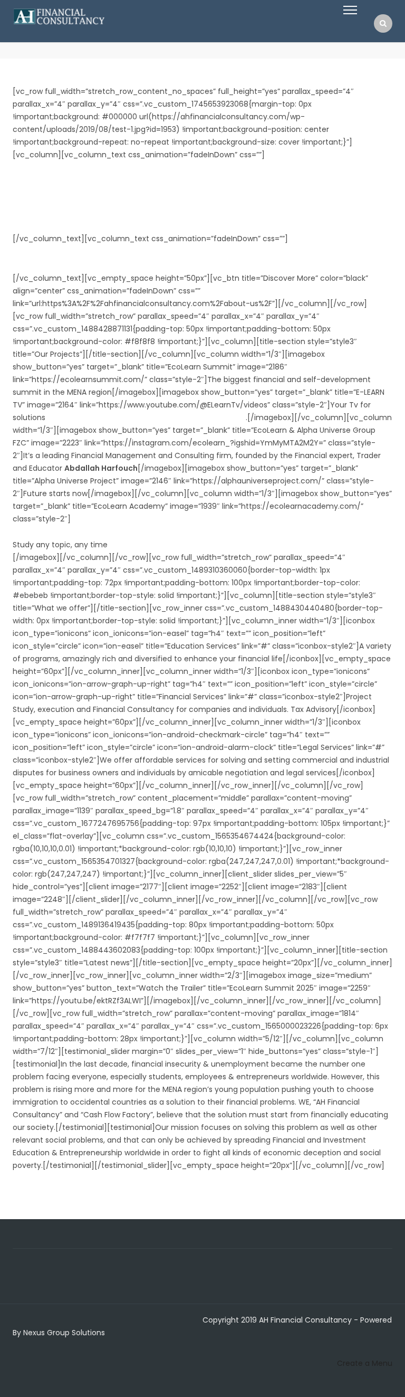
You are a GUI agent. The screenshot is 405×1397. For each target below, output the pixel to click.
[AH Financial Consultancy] (59, 15)
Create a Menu (364, 1363)
